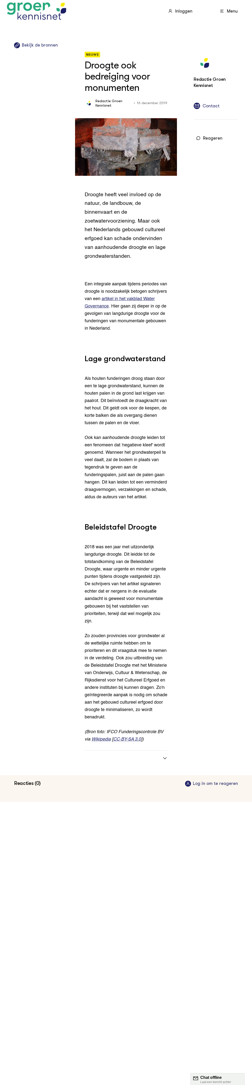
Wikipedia (101, 739)
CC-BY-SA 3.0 (127, 739)
